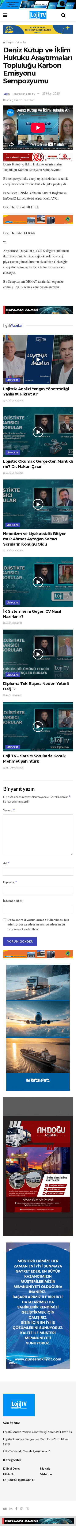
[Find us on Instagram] (21, 1508)
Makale (45, 1468)
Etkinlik (8, 1474)
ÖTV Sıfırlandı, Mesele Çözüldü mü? (26, 1451)
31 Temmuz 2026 (14, 767)
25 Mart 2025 (51, 93)
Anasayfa (8, 42)
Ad (6, 863)
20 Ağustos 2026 (14, 400)
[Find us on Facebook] (16, 1508)
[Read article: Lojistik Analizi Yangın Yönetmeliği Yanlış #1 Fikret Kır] (38, 359)
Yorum (9, 810)
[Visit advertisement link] (38, 4)
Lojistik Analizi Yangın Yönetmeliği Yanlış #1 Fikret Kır (37, 1432)
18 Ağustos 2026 (14, 472)
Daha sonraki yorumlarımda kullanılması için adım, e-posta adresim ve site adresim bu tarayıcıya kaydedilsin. (38, 924)
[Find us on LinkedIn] (11, 1508)
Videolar (21, 42)
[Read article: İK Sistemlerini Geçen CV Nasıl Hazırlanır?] (38, 582)
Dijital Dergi (11, 1468)
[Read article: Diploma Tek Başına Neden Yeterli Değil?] (38, 654)
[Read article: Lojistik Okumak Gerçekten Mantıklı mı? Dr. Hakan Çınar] (38, 432)
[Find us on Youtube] (5, 1508)
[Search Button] (63, 15)
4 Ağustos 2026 (13, 695)
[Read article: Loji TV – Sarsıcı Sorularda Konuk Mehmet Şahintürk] (38, 726)
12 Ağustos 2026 (14, 550)
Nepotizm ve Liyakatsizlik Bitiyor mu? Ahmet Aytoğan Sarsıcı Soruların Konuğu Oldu (34, 539)
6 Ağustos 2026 (13, 623)
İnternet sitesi (13, 901)
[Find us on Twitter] (28, 1508)
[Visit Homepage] (38, 15)
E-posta (10, 882)
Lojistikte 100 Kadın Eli (19, 1480)
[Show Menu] (12, 15)
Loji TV (30, 93)
